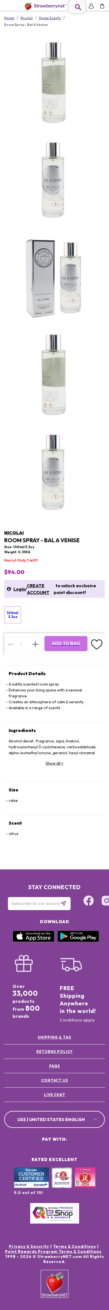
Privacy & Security (29, 1246)
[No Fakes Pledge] (85, 1184)
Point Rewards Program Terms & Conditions (53, 1251)
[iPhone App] (33, 940)
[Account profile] (91, 6)
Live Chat (54, 1094)
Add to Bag (66, 643)
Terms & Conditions (74, 1246)
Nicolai (14, 532)
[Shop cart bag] (102, 6)
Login (19, 589)
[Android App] (78, 940)
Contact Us (54, 1080)
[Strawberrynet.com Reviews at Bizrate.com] (31, 1186)
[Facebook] (88, 901)
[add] (35, 644)
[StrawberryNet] (45, 6)
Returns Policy (54, 1051)
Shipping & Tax (54, 1037)
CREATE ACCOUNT (38, 589)
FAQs (54, 1066)
